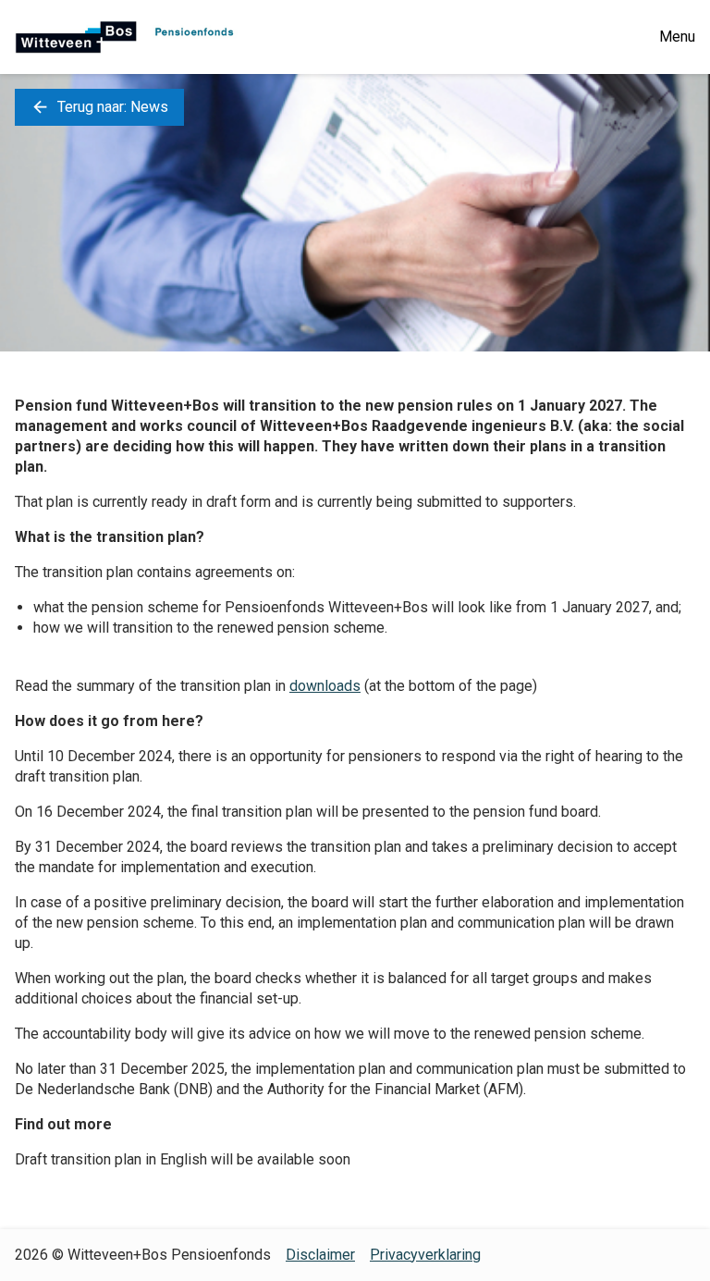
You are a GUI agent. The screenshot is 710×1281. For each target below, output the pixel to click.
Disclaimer (320, 1254)
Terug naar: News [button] (99, 107)
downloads (325, 686)
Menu (677, 37)
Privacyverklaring (425, 1254)
